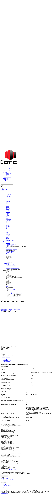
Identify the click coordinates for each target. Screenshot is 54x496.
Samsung (8, 234)
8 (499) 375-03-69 (12, 170)
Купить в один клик (5, 357)
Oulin (7, 232)
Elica (7, 202)
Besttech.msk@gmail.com (8, 168)
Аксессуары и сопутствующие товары (11, 286)
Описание (5, 359)
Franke (7, 209)
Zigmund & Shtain (10, 240)
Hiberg (7, 215)
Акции (4, 180)
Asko (7, 195)
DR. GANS (8, 200)
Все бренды (8, 194)
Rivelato (7, 233)
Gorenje (7, 210)
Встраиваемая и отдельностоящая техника (12, 241)
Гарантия (8, 174)
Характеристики (7, 360)
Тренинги (5, 178)
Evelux (7, 206)
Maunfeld (8, 224)
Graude (7, 213)
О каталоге (5, 172)
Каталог (2, 190)
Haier (7, 214)
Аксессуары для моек (10, 289)
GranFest (8, 212)
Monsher (7, 229)
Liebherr (7, 222)
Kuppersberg (8, 219)
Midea (7, 227)
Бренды (5, 193)
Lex (6, 221)
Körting (7, 216)
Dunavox (8, 201)
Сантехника (6, 263)
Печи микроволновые (11, 244)
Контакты (5, 179)
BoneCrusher (8, 196)
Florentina (8, 208)
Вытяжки (8, 243)
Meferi (7, 225)
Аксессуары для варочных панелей (14, 293)
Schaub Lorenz (9, 235)
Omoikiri (8, 231)
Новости (8, 175)
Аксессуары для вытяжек (11, 291)
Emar (7, 204)
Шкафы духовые (9, 245)
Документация (6, 361)
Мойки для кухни (10, 264)
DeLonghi (8, 198)
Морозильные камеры (11, 253)
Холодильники (9, 252)
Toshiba (7, 238)
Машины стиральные (10, 251)
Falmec (7, 207)
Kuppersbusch (9, 220)
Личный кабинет (4, 189)
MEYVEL (8, 226)
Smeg (7, 237)
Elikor (7, 203)
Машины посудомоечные (11, 249)
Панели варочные (10, 247)
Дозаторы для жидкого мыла (12, 268)
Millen (7, 228)
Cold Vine (8, 197)
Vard (7, 239)
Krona (7, 218)
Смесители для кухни (11, 265)
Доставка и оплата (7, 177)
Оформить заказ (4, 476)
